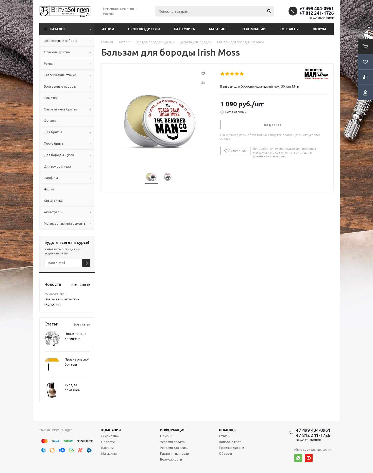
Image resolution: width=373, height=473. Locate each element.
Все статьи (82, 324)
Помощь (227, 430)
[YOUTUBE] (309, 458)
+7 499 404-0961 (316, 8)
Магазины (218, 29)
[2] (227, 74)
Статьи (224, 436)
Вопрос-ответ (230, 442)
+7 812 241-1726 (316, 13)
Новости (108, 442)
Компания (111, 430)
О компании (254, 29)
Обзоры (225, 453)
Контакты (289, 29)
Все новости (81, 284)
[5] (242, 74)
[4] (237, 74)
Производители (144, 29)
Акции (108, 29)
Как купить (184, 29)
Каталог (58, 29)
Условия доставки (174, 447)
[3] (232, 74)
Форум (319, 29)
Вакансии (108, 447)
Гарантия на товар (174, 453)
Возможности (171, 459)
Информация (172, 430)
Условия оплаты (172, 442)
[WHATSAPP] (298, 458)
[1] (222, 74)
